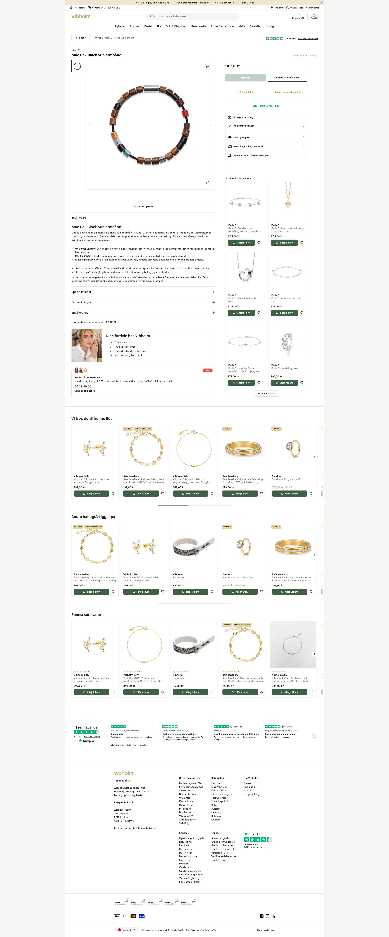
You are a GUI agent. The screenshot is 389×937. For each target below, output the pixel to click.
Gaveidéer (255, 26)
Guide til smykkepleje (223, 841)
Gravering (185, 860)
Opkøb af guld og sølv (191, 838)
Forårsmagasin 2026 (190, 783)
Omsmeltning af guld (191, 874)
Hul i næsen (186, 852)
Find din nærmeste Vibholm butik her (135, 828)
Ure (159, 26)
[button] (266, 127)
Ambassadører (187, 819)
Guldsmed (185, 867)
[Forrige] (90, 125)
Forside (97, 37)
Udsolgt (245, 77)
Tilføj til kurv (243, 242)
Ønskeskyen (186, 805)
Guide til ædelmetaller (224, 849)
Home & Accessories (222, 26)
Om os (247, 783)
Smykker (134, 26)
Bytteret (215, 808)
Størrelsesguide (220, 838)
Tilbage (82, 37)
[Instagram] (267, 916)
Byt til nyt (184, 845)
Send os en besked (85, 390)
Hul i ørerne (79, 7)
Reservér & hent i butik (287, 77)
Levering (216, 812)
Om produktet (247, 91)
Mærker (148, 26)
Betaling (216, 816)
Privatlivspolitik (219, 801)
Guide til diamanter (222, 845)
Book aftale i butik (189, 881)
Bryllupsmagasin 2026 (191, 786)
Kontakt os (249, 790)
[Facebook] (262, 916)
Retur (214, 805)
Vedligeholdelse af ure (223, 856)
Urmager (184, 863)
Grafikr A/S (210, 930)
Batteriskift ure (219, 852)
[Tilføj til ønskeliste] (208, 68)
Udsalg (270, 26)
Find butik (279, 7)
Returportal (185, 841)
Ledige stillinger (252, 794)
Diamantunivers (188, 794)
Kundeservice (296, 7)
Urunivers (184, 797)
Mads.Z (75, 50)
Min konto (314, 7)
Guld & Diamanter (176, 26)
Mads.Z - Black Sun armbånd (119, 37)
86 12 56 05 (83, 386)
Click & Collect (219, 790)
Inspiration (185, 808)
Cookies (215, 819)
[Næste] (211, 125)
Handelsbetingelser (222, 794)
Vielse (242, 26)
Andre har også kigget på (288, 91)
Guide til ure (218, 860)
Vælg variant (286, 382)
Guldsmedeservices (190, 871)
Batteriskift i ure (188, 856)
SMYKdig (184, 823)
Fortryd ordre (218, 797)
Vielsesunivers (187, 790)
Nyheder (120, 26)
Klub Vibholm (113, 7)
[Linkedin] (273, 916)
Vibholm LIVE (98, 7)
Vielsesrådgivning (189, 878)
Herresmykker (199, 26)
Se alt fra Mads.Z (266, 393)
